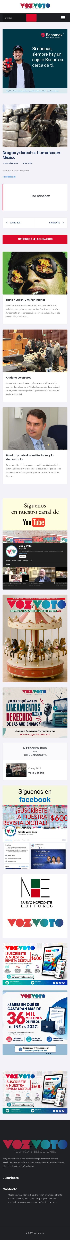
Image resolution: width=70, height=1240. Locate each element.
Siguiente (54, 223)
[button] (62, 17)
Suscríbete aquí (9, 176)
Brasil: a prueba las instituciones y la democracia (30, 457)
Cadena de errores (18, 378)
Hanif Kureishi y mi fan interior (25, 300)
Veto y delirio (36, 772)
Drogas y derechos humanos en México (31, 155)
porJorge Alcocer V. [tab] (35, 751)
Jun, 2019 (27, 163)
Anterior (15, 223)
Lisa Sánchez (10, 163)
